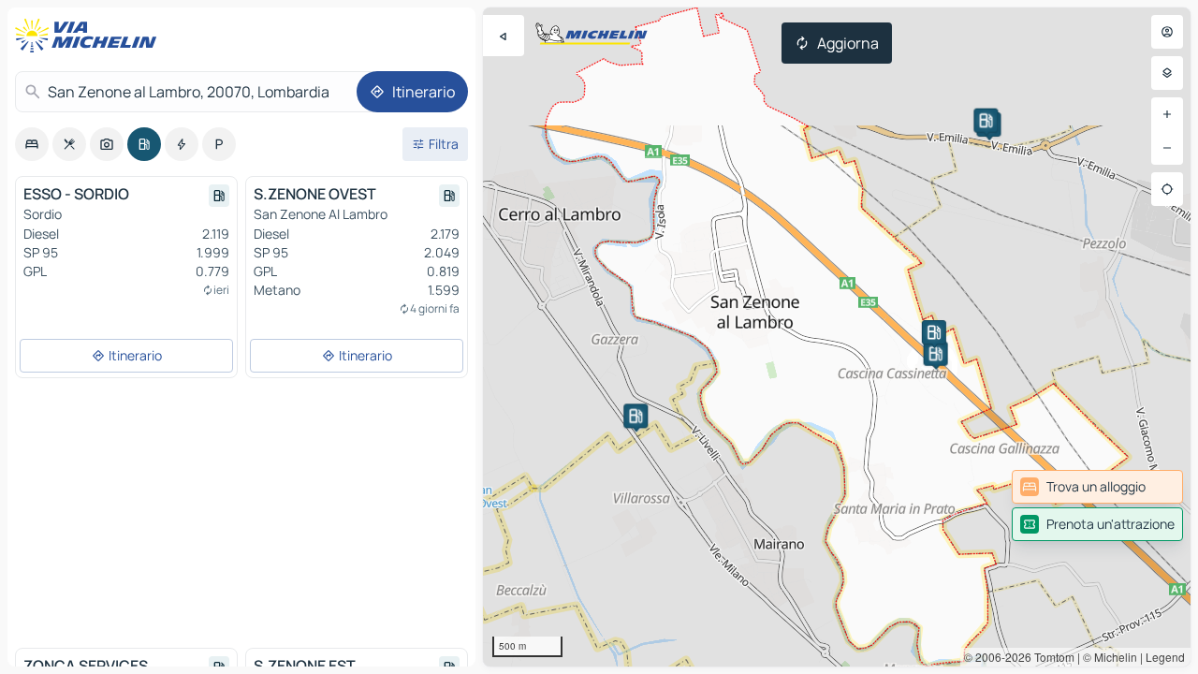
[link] (1097, 487)
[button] (936, 354)
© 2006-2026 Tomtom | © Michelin (1050, 657)
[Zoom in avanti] (1167, 114)
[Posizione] (1167, 189)
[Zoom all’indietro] (1167, 148)
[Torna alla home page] (90, 35)
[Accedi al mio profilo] (1167, 32)
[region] (837, 337)
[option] (32, 144)
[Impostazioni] (1167, 73)
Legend (1165, 657)
